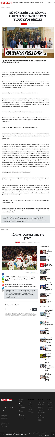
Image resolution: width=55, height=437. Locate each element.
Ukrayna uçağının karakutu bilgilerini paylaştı (47, 332)
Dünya (21, 2)
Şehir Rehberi (41, 417)
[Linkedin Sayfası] (11, 407)
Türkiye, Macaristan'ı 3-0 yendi (47, 278)
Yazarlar (23, 407)
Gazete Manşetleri (40, 419)
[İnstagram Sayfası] (6, 407)
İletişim (23, 418)
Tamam (47, 435)
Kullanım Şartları (5, 423)
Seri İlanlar (41, 415)
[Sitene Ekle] (4, 410)
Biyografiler (50, 406)
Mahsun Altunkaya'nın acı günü (48, 301)
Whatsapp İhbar (4, 424)
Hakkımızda (4, 415)
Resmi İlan (31, 412)
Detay (41, 435)
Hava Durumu (41, 402)
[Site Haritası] (2, 410)
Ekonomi (26, 2)
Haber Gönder (4, 426)
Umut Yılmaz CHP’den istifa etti (48, 295)
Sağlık (37, 2)
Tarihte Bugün (41, 412)
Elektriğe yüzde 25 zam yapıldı (48, 251)
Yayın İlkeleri (4, 417)
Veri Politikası (4, 418)
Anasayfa (3, 7)
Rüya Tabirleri (51, 407)
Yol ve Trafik (41, 404)
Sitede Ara (50, 402)
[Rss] (13, 407)
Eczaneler (40, 409)
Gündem (15, 2)
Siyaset (32, 2)
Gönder (34, 309)
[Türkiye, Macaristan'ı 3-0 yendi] (19, 258)
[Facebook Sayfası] (1, 407)
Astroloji (50, 409)
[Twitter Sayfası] (4, 407)
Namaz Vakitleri (40, 406)
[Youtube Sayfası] (8, 407)
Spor (41, 2)
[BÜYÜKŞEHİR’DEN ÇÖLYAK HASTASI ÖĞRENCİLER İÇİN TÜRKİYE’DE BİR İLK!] (28, 42)
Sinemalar (40, 414)
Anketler (50, 404)
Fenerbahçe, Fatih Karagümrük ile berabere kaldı (47, 356)
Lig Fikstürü (41, 410)
